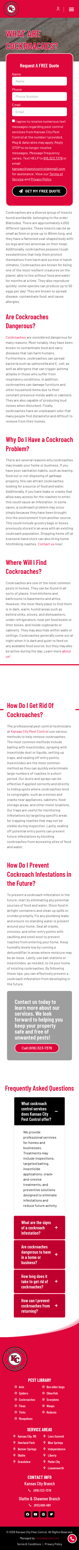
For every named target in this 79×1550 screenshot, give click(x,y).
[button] (71, 9)
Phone (17, 89)
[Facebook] (28, 1514)
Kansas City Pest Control (29, 731)
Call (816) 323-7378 (37, 1047)
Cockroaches (16, 337)
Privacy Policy (41, 179)
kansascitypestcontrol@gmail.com (38, 168)
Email (16, 105)
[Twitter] (51, 1514)
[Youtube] (35, 1514)
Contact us (46, 544)
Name (17, 74)
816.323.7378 (53, 158)
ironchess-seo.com (47, 1538)
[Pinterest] (43, 1514)
